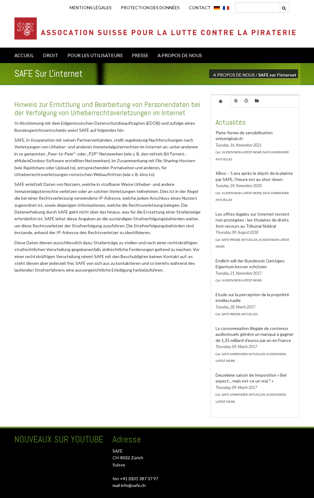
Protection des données (150, 7)
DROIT (50, 55)
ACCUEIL (24, 55)
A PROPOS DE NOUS (180, 55)
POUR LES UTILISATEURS (95, 55)
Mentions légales (91, 7)
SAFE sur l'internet (277, 74)
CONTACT (200, 7)
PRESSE (140, 55)
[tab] (221, 101)
